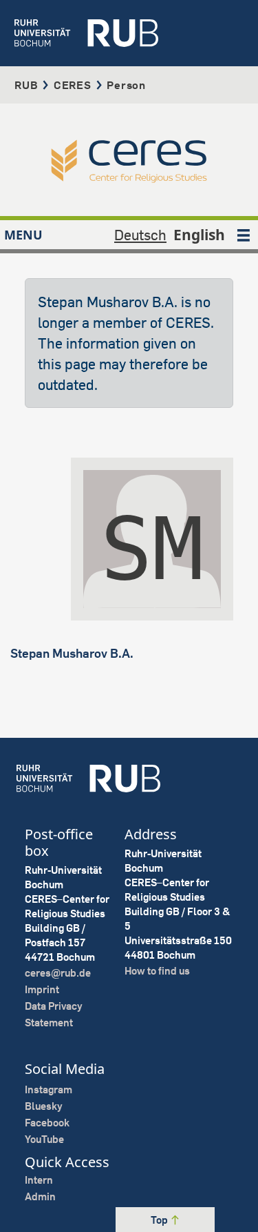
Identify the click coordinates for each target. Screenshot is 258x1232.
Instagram (48, 1089)
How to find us (157, 970)
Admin (40, 1196)
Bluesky (44, 1106)
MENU (23, 234)
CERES (73, 85)
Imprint (42, 989)
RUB (26, 85)
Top (160, 1219)
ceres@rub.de (58, 972)
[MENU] (243, 234)
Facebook (47, 1122)
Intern (39, 1179)
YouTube (44, 1139)
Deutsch (140, 235)
